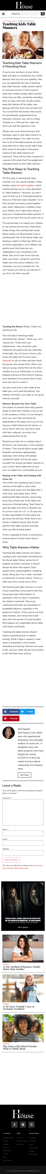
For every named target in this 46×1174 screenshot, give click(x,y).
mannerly (6, 360)
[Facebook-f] (14, 1125)
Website (5, 849)
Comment (6, 798)
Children (14, 21)
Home (4, 21)
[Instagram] (31, 1125)
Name (5, 829)
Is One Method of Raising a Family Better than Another (21, 968)
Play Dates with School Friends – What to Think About (20, 1047)
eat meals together (25, 185)
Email (5, 839)
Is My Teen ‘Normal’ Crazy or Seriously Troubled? (19, 1007)
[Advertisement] (23, 300)
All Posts (24, 775)
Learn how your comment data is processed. (22, 866)
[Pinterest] (23, 1125)
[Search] (43, 13)
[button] (3, 14)
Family (9, 21)
